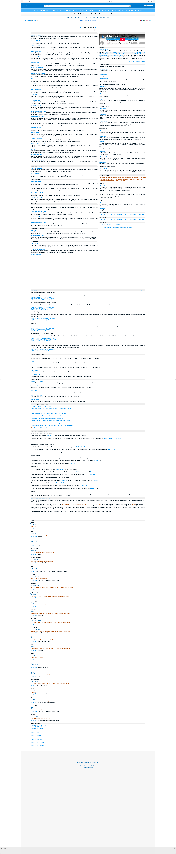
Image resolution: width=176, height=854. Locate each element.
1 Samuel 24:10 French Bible (37, 744)
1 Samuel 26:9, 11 (97, 480)
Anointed (101, 214)
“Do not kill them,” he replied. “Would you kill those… (42, 330)
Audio (80, 30)
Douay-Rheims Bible (35, 206)
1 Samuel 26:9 (102, 202)
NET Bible (33, 149)
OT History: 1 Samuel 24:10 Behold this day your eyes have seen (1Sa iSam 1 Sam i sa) (51, 748)
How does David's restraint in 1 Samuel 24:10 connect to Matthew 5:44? (49, 413)
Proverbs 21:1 (68, 452)
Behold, (108, 52)
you (129, 53)
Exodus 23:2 (97, 460)
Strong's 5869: (34, 563)
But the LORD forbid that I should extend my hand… (42, 338)
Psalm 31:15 (82, 447)
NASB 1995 (33, 78)
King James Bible (35, 62)
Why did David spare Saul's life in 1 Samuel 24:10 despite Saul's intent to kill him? (51, 420)
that (132, 52)
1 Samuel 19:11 (103, 114)
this (111, 52)
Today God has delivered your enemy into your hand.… (43, 307)
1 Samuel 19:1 (102, 108)
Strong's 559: (34, 615)
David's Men (35, 370)
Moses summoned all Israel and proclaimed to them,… (43, 297)
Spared (131, 214)
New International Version (37, 35)
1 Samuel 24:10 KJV (35, 737)
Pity (128, 214)
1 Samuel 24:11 (50, 435)
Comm (92, 30)
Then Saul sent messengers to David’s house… (41, 319)
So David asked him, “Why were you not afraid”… (41, 340)
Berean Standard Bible (36, 51)
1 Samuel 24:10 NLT (35, 732)
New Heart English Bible (36, 154)
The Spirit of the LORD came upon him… (40, 309)
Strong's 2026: (34, 624)
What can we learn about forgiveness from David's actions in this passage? (50, 411)
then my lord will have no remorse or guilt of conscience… (44, 339)
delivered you (142, 52)
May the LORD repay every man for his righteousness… (43, 349)
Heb (96, 30)
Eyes (117, 214)
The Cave (34, 366)
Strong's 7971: (34, 667)
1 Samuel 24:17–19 (77, 441)
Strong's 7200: (34, 554)
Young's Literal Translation (37, 192)
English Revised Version (36, 127)
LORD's (125, 214)
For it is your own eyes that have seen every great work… (43, 298)
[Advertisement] (88, 279)
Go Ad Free (3, 848)
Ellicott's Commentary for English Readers (41, 498)
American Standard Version (37, 116)
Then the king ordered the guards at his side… (41, 320)
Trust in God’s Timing (35, 386)
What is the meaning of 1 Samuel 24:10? (41, 406)
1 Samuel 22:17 (103, 121)
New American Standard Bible (38, 73)
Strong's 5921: (34, 641)
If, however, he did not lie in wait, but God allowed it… (42, 308)
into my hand (102, 53)
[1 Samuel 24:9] (1, 382)
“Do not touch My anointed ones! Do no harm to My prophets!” (44, 351)
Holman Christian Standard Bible (38, 111)
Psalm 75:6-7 (85, 485)
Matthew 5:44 (93, 471)
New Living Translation (36, 40)
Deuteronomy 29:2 (103, 69)
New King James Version (37, 67)
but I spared (125, 53)
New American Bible (35, 216)
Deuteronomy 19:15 (109, 438)
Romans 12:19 (75, 471)
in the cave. (108, 53)
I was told (114, 53)
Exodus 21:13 (102, 93)
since (109, 55)
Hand (120, 214)
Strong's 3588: (34, 694)
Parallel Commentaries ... (36, 516)
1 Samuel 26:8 (102, 86)
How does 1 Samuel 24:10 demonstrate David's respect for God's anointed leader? (51, 408)
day (113, 52)
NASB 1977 (33, 84)
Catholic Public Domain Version (38, 211)
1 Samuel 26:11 (103, 151)
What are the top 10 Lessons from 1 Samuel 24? (43, 427)
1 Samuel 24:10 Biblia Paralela (38, 741)
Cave (108, 214)
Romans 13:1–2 (60, 483)
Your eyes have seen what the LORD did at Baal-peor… (42, 299)
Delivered (111, 214)
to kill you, (119, 53)
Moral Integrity (34, 390)
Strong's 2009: (34, 528)
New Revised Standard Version (38, 222)
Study (88, 30)
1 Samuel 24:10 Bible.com (37, 728)
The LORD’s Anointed (37, 375)
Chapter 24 (34, 20)
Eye (115, 214)
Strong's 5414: (34, 589)
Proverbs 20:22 (59, 469)
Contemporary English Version (38, 122)
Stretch (135, 214)
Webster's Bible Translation (37, 160)
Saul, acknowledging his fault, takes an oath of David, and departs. (116, 227)
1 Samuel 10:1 (64, 480)
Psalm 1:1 (72, 463)
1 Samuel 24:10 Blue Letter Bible (38, 725)
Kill (122, 214)
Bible (26, 20)
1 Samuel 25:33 (103, 130)
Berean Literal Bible (35, 56)
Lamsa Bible (34, 230)
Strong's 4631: (34, 606)
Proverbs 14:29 (91, 474)
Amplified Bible (34, 95)
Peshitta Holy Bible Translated (38, 235)
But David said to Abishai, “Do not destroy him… (41, 350)
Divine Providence (35, 399)
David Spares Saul (103, 49)
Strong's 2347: (34, 632)
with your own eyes (126, 52)
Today (138, 214)
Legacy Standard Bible (36, 89)
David (33, 356)
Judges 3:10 (102, 99)
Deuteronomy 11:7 (103, 74)
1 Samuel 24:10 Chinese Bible (38, 742)
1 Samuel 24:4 (102, 186)
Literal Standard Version (36, 181)
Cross (84, 30)
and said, (132, 53)
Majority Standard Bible (36, 168)
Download (143, 61)
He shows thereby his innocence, (108, 226)
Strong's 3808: (34, 659)
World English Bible (35, 173)
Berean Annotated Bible (36, 100)
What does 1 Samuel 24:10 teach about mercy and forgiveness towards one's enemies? (53, 425)
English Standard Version (37, 46)
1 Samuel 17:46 (111, 449)
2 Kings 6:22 (102, 141)
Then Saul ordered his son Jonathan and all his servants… (43, 318)
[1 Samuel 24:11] (174, 382)
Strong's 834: (34, 571)
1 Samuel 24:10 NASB (36, 735)
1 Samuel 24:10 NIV (35, 731)
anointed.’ (121, 55)
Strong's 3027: (34, 597)
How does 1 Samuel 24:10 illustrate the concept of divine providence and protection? (52, 423)
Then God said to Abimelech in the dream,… (41, 329)
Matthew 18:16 (119, 438)
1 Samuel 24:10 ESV (35, 734)
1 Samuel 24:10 (34, 494)
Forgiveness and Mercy (36, 395)
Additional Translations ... (36, 254)
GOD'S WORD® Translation (37, 133)
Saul (33, 361)
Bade (105, 214)
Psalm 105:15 (102, 208)
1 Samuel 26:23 (103, 169)
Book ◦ (139, 290)
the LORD (136, 52)
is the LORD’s (115, 55)
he (111, 55)
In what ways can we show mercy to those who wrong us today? (47, 415)
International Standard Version (38, 143)
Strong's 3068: (34, 580)
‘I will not (137, 53)
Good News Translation (36, 138)
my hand (143, 53)
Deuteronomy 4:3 (103, 78)
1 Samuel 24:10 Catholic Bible (38, 745)
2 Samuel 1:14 (102, 162)
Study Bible (34, 290)
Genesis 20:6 (102, 136)
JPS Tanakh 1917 (35, 243)
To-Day (142, 214)
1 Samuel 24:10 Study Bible (37, 739)
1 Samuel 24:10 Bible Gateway (38, 727)
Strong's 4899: (34, 720)
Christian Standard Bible (36, 105)
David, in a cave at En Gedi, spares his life (110, 224)
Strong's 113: (34, 685)
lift (140, 53)
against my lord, (103, 55)
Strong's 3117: (34, 545)
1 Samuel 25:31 (103, 156)
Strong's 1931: (34, 702)
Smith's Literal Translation (37, 198)
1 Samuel (29, 20)
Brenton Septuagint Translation (38, 249)
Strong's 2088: (34, 536)
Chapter (143, 290)
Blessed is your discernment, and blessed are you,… (42, 328)
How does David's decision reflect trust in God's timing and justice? (48, 418)
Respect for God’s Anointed (37, 381)
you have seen (117, 52)
